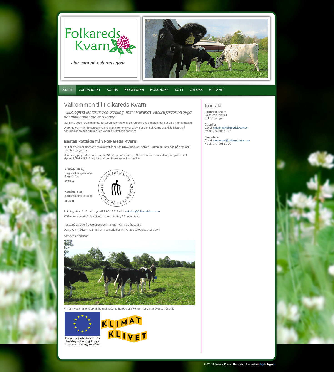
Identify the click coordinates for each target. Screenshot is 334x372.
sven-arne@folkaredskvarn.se (231, 140)
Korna (112, 89)
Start (67, 89)
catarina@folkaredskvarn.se (142, 211)
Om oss (196, 89)
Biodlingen (134, 89)
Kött (179, 89)
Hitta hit (216, 89)
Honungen (159, 89)
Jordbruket (89, 89)
